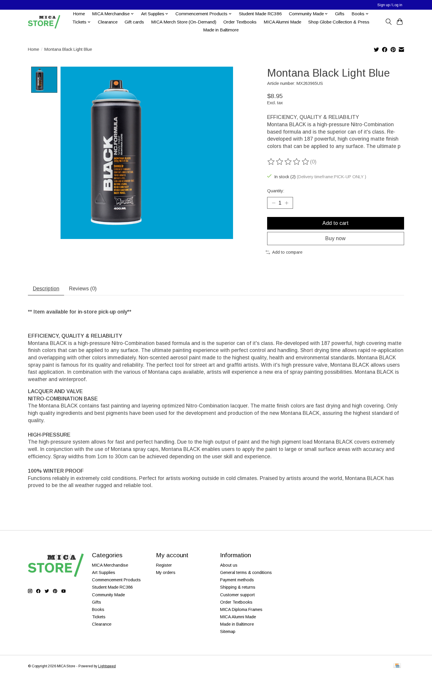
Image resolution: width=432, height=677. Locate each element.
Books (98, 609)
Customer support (237, 594)
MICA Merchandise (110, 565)
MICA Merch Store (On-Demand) (183, 21)
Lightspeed (107, 666)
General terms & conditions (246, 572)
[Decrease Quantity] (273, 203)
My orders (165, 572)
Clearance (108, 21)
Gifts (339, 13)
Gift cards (134, 21)
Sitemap (227, 631)
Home (79, 13)
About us (228, 565)
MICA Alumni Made (282, 21)
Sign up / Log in (389, 5)
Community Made (108, 594)
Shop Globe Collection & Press (338, 21)
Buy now (335, 238)
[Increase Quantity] (286, 203)
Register (164, 565)
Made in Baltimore (221, 29)
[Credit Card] (397, 666)
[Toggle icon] (388, 21)
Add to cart (335, 223)
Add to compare (287, 252)
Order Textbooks (240, 21)
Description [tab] (46, 289)
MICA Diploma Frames (241, 609)
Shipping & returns (237, 587)
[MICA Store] (44, 22)
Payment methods (237, 579)
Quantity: (275, 190)
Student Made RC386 (260, 13)
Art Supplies (103, 572)
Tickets (99, 616)
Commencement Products (116, 579)
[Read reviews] (288, 162)
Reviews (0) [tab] (83, 289)
